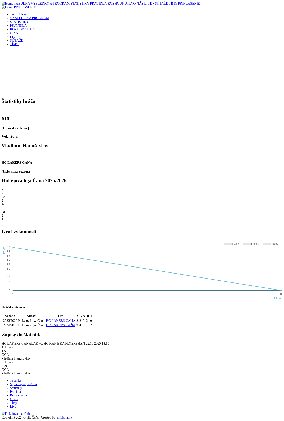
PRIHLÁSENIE (189, 3)
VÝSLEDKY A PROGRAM (50, 3)
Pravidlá (15, 391)
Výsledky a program (23, 384)
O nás (14, 399)
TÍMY (173, 3)
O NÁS (138, 3)
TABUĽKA (22, 3)
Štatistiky (16, 388)
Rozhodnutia (18, 395)
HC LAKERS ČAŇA (60, 320)
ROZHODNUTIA (120, 3)
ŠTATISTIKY (79, 3)
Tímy (13, 403)
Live (13, 406)
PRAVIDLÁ (98, 3)
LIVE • (149, 3)
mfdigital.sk (64, 417)
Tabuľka (15, 380)
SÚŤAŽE (161, 3)
